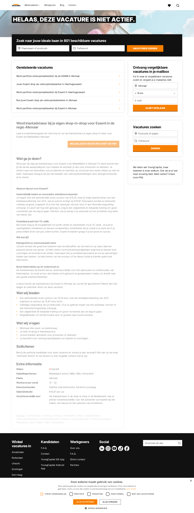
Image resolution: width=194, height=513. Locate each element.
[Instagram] (109, 448)
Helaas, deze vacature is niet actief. (93, 143)
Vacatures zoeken (145, 48)
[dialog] (97, 495)
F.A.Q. (44, 448)
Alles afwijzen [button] (110, 502)
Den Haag (17, 474)
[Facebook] (127, 448)
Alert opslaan (155, 108)
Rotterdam (17, 457)
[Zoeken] (178, 5)
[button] (97, 508)
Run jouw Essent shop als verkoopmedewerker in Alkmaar (46, 100)
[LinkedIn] (102, 448)
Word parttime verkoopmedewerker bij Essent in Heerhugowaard (50, 92)
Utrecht (16, 463)
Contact (72, 5)
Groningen (17, 469)
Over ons (75, 448)
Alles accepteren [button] (85, 502)
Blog (62, 5)
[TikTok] (121, 448)
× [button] (191, 481)
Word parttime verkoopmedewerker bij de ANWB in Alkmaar (48, 76)
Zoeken (155, 148)
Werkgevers (50, 5)
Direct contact (77, 459)
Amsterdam (18, 452)
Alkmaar (20, 415)
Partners (74, 465)
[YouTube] (115, 448)
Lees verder (131, 489)
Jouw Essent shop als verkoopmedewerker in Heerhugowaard (49, 84)
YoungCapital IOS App (52, 459)
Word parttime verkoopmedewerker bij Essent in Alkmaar (46, 108)
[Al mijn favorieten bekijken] (169, 5)
